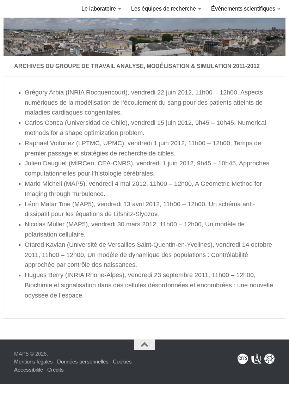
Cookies (122, 362)
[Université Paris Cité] (256, 359)
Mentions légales (33, 362)
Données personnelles (83, 362)
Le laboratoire (98, 9)
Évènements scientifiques (243, 9)
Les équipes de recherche (163, 9)
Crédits (55, 370)
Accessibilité (28, 370)
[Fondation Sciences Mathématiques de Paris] (269, 359)
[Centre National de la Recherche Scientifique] (243, 359)
